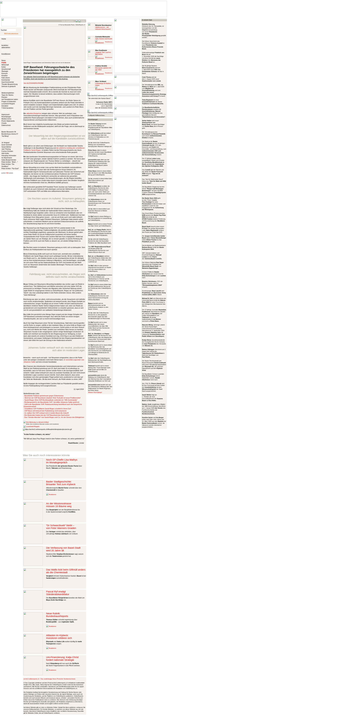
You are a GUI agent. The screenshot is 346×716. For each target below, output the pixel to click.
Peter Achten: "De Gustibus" (7, 165)
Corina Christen (7, 151)
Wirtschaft (5, 65)
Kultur (3, 67)
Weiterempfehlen (7, 93)
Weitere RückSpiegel (95, 392)
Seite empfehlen (68, 21)
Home (3, 39)
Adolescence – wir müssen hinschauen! (103, 28)
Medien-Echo (6, 119)
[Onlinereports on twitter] (82, 21)
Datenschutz (6, 125)
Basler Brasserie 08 (8, 132)
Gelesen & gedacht (8, 86)
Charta (3, 123)
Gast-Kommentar (7, 82)
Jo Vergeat (5, 143)
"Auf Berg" (5, 136)
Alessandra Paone (35, 83)
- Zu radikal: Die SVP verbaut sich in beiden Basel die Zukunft (46, 413)
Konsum (4, 73)
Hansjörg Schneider (8, 156)
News (3, 60)
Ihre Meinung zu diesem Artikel (37, 422)
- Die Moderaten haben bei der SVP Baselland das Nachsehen (47, 415)
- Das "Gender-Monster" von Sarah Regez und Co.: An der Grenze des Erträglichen (54, 417)
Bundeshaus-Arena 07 (9, 134)
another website (7, 173)
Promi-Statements (8, 121)
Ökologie (4, 71)
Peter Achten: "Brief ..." (9, 162)
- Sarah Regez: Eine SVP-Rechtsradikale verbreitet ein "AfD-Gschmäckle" (50, 400)
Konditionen (5, 54)
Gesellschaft (6, 69)
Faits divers (5, 78)
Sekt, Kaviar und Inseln (103, 39)
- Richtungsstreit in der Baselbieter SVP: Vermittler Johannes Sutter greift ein (51, 402)
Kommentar (5, 80)
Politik (3, 63)
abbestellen (5, 47)
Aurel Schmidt (6, 145)
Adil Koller (5, 153)
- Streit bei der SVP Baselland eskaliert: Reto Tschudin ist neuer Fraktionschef (52, 398)
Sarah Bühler (6, 147)
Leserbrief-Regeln (8, 104)
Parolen (4, 97)
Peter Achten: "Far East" (10, 169)
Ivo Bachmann (6, 158)
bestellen (4, 45)
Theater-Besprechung (9, 84)
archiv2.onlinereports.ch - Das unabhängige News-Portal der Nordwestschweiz (49, 679)
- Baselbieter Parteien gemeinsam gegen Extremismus (44, 396)
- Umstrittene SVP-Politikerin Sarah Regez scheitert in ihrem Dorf (47, 409)
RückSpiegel (6, 117)
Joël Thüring (6, 149)
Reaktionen (52, 494)
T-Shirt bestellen (7, 108)
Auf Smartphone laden (9, 99)
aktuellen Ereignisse (33, 113)
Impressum (5, 114)
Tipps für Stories (7, 95)
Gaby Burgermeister (8, 160)
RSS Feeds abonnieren (11, 33)
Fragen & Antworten (8, 102)
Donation (4, 106)
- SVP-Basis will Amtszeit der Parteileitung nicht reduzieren (45, 411)
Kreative (4, 76)
